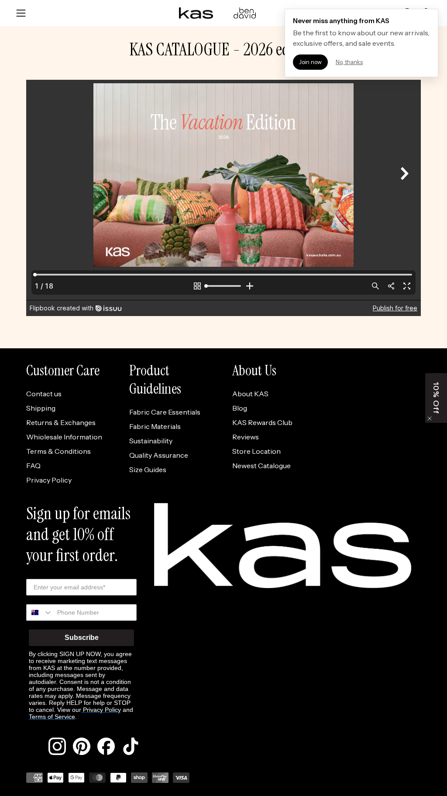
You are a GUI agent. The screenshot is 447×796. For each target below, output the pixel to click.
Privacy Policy (49, 480)
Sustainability (150, 440)
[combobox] (40, 612)
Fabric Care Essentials (164, 412)
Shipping (40, 408)
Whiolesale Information (64, 436)
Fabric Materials (155, 426)
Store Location (256, 451)
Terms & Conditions (58, 451)
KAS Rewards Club (262, 422)
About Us (254, 370)
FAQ (33, 465)
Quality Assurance (158, 455)
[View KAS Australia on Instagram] (57, 746)
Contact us (44, 393)
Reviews (245, 436)
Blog (239, 408)
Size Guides (147, 469)
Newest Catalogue (261, 465)
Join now (310, 61)
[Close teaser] (429, 418)
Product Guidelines (155, 379)
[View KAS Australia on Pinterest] (81, 746)
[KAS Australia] (196, 13)
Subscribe (82, 637)
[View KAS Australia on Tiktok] (130, 746)
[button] (436, 398)
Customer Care (63, 370)
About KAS (250, 393)
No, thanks (349, 61)
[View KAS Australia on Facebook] (106, 746)
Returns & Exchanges (61, 422)
